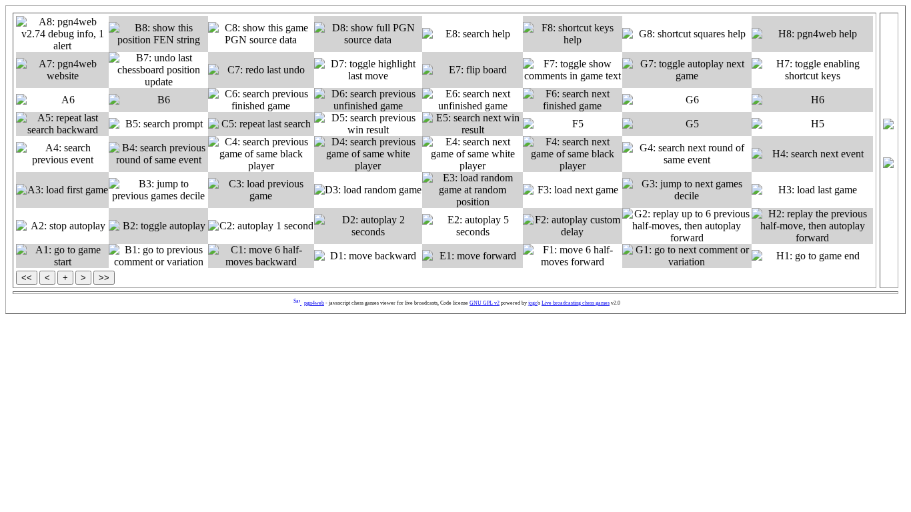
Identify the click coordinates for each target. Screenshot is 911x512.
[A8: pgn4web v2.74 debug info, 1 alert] (62, 34)
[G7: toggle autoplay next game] (687, 70)
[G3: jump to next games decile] (687, 190)
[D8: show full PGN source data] (368, 34)
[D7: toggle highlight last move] (368, 70)
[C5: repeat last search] (261, 124)
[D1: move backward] (368, 256)
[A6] (62, 100)
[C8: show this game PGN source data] (261, 34)
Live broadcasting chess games (576, 303)
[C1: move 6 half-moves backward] (261, 256)
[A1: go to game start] (62, 256)
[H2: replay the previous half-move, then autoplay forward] (813, 226)
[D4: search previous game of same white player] (368, 154)
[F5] (572, 124)
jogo (533, 303)
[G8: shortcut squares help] (687, 34)
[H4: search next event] (813, 154)
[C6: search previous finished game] (261, 100)
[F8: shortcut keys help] (572, 34)
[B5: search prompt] (158, 124)
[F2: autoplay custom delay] (572, 226)
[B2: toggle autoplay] (158, 226)
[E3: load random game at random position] (472, 190)
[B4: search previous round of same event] (158, 154)
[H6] (813, 100)
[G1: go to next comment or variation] (687, 256)
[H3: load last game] (813, 190)
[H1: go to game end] (813, 256)
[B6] (158, 100)
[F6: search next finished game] (572, 100)
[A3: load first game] (62, 190)
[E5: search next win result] (472, 124)
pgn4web (314, 303)
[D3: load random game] (368, 190)
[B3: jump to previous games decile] (158, 190)
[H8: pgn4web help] (813, 34)
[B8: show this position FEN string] (158, 34)
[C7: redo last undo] (261, 70)
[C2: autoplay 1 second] (261, 226)
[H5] (813, 124)
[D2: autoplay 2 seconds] (368, 226)
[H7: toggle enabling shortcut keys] (813, 70)
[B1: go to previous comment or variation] (158, 256)
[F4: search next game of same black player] (572, 154)
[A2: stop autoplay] (62, 226)
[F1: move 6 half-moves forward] (572, 256)
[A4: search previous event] (62, 154)
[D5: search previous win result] (368, 124)
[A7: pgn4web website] (62, 70)
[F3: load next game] (572, 190)
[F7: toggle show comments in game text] (572, 70)
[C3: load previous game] (261, 190)
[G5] (687, 124)
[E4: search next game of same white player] (472, 154)
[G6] (687, 100)
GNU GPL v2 (485, 303)
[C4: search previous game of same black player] (261, 154)
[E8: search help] (472, 34)
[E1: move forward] (472, 256)
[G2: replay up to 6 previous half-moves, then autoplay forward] (687, 226)
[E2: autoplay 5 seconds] (472, 226)
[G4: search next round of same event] (687, 154)
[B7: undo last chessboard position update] (158, 70)
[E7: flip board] (472, 70)
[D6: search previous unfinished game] (368, 100)
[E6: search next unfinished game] (472, 100)
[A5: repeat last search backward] (62, 124)
